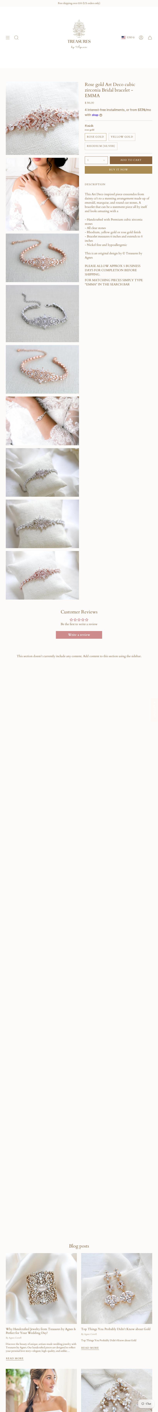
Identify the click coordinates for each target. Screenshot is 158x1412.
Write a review (79, 635)
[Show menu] (8, 37)
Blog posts (79, 1246)
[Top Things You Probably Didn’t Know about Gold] (116, 1288)
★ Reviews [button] (154, 709)
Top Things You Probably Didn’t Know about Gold (115, 1329)
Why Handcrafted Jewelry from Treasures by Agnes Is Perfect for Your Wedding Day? (41, 1331)
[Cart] (149, 37)
